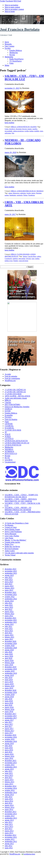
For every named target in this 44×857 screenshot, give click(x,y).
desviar (24, 129)
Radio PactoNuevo (16, 59)
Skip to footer (10, 11)
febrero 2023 (9, 588)
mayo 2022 (9, 607)
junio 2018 (9, 701)
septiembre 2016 (11, 741)
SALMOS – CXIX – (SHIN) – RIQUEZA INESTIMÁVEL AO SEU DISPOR (21, 500)
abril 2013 (8, 829)
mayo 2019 (9, 682)
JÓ (6, 432)
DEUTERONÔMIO (12, 405)
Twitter (2, 1)
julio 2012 (8, 846)
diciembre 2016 (10, 735)
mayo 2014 (9, 801)
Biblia (7, 65)
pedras (31, 131)
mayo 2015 (9, 775)
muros (33, 193)
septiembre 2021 (11, 622)
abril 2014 (8, 803)
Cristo (7, 129)
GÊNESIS (9, 424)
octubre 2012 (9, 839)
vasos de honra (23, 260)
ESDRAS (8, 409)
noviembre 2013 (11, 814)
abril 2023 (8, 584)
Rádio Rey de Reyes (12, 546)
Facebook (9, 1)
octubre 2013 (9, 816)
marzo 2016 (9, 754)
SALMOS (33, 127)
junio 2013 (9, 824)
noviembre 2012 (11, 837)
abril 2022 (8, 609)
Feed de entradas (11, 376)
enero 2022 (9, 616)
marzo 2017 (9, 729)
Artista (25, 256)
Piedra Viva (9, 544)
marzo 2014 (9, 805)
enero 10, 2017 (10, 214)
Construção (8, 258)
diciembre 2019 (10, 667)
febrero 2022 (9, 614)
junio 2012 (9, 848)
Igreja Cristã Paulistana (13, 532)
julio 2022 (8, 603)
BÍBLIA (13, 127)
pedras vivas (9, 260)
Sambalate (13, 195)
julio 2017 (8, 722)
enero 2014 (9, 810)
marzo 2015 (9, 780)
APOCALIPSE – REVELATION (17, 396)
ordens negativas (18, 131)
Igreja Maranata (10, 534)
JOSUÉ (7, 434)
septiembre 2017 (11, 718)
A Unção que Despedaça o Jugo (17, 523)
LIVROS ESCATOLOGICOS (16, 441)
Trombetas (31, 195)
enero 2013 (9, 833)
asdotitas (23, 193)
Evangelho (9, 415)
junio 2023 (9, 580)
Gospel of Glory (11, 527)
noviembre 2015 (11, 763)
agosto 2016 (9, 744)
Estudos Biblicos (15, 50)
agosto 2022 (9, 601)
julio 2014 (8, 797)
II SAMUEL (9, 428)
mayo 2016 (9, 750)
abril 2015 (8, 778)
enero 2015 (9, 784)
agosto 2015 (9, 769)
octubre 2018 (9, 695)
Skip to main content (12, 7)
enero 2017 (9, 733)
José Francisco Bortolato (20, 29)
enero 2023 (9, 590)
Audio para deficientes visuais (16, 398)
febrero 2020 (9, 663)
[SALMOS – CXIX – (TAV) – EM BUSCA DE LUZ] (19, 112)
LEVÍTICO (9, 439)
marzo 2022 (9, 612)
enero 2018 (9, 712)
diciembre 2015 (10, 761)
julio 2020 (8, 652)
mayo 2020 (9, 656)
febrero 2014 (9, 807)
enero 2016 (9, 758)
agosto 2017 (9, 720)
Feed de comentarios (12, 378)
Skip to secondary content (14, 9)
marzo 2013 (9, 831)
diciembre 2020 (10, 641)
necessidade (8, 131)
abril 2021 (8, 633)
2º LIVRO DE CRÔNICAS (15, 392)
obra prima (21, 258)
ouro (33, 258)
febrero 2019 (9, 686)
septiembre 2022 (11, 599)
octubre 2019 (9, 671)
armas (10, 193)
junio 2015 (9, 773)
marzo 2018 (9, 707)
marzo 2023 (9, 586)
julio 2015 (8, 771)
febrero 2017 (9, 731)
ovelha (26, 131)
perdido (36, 131)
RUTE (7, 458)
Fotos (11, 63)
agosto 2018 (9, 697)
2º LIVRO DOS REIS (13, 394)
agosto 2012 (9, 844)
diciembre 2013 (10, 812)
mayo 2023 (9, 582)
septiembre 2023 (11, 573)
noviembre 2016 (11, 737)
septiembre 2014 (11, 792)
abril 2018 (8, 705)
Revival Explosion (11, 549)
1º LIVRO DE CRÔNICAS (15, 390)
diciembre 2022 (10, 592)
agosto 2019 (9, 675)
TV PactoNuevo (15, 61)
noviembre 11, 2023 (12, 88)
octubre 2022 (9, 597)
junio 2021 (9, 629)
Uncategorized (10, 462)
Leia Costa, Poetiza (12, 536)
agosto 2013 (9, 820)
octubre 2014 (9, 790)
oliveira (28, 258)
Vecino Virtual (10, 555)
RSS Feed (17, 1)
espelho (34, 129)
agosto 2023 (9, 575)
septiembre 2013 (11, 818)
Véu (13, 133)
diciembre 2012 (10, 835)
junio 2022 (9, 605)
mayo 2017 (9, 724)
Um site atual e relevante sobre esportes (19, 553)
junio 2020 (9, 654)
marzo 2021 (9, 635)
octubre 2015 (9, 765)
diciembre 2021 (10, 618)
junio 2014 (9, 799)
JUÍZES (8, 436)
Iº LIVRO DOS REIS (23, 254)
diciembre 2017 (10, 714)
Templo (15, 260)
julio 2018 (8, 699)
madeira (15, 258)
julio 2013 (8, 822)
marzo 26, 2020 (10, 152)
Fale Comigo (9, 46)
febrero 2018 (9, 709)
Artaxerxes (16, 193)
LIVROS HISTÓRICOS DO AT (26, 191)
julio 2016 (8, 746)
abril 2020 (8, 658)
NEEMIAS (39, 191)
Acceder (8, 374)
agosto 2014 (9, 795)
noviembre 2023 (11, 571)
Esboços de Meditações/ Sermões (17, 407)
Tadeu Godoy (10, 551)
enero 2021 (9, 639)
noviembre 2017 (11, 716)
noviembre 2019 (11, 669)
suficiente (8, 133)
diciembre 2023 (10, 569)
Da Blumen (9, 525)
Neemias (38, 193)
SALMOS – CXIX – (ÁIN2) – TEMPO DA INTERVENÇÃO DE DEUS (21, 496)
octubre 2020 (9, 646)
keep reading (9, 123)
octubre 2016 (9, 739)
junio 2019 (9, 680)
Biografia (8, 44)
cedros (39, 256)
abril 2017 (8, 726)
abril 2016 (8, 752)
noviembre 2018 (11, 692)
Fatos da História (11, 419)
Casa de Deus (32, 256)
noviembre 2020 (11, 643)
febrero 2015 (9, 782)
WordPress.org (10, 381)
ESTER (8, 411)
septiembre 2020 (11, 648)
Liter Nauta (9, 538)
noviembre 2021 (11, 620)
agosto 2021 (9, 624)
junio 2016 (9, 748)
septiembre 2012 (11, 841)
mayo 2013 (9, 827)
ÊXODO (8, 417)
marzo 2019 (9, 684)
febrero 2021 (9, 637)
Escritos (8, 48)
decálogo (12, 129)
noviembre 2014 (11, 788)
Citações (8, 402)
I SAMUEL (9, 426)
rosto (41, 131)
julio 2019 (8, 678)
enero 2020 (9, 665)
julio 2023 (8, 577)
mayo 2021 (9, 631)
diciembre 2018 (10, 690)
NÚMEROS (9, 451)
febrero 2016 (9, 756)
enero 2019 (9, 688)
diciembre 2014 (10, 786)
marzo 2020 (9, 660)
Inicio (7, 42)
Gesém (29, 193)
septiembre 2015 (11, 767)
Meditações (13, 53)
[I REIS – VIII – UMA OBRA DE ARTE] (19, 240)
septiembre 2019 (11, 673)
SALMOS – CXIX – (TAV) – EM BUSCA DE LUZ (24, 77)
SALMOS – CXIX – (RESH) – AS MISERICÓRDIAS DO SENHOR (18, 509)
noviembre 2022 (11, 594)
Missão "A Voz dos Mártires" (15, 540)
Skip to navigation (11, 5)
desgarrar (18, 129)
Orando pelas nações (12, 542)
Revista (12, 55)
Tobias (25, 195)
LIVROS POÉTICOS (23, 127)
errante (29, 129)
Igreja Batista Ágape (12, 529)
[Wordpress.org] (28, 854)
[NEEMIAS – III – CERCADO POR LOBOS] (19, 176)
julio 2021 (8, 626)
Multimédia (9, 57)
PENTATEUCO (11, 454)
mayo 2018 (9, 703)
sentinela (20, 195)
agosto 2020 (9, 650)
